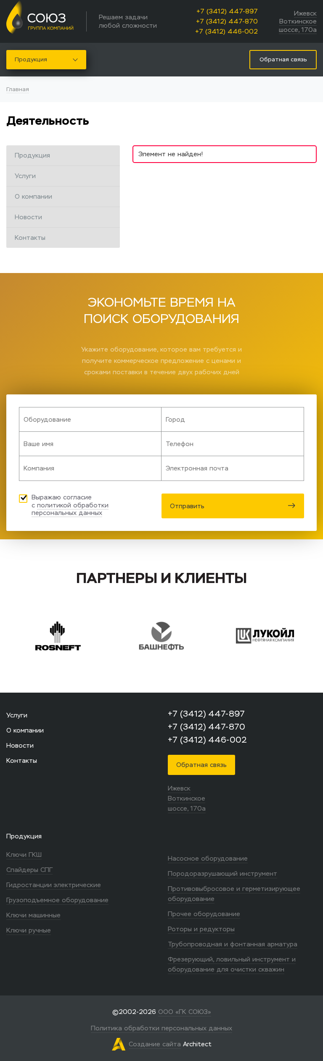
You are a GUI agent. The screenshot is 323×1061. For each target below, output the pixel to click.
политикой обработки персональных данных (70, 509)
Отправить (187, 506)
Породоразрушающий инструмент (222, 873)
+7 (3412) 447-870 (227, 21)
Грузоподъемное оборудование (57, 900)
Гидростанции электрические (53, 885)
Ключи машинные (33, 915)
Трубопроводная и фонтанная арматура (232, 944)
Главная (17, 89)
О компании (33, 196)
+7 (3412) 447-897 (227, 11)
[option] (102, 636)
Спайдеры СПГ (29, 870)
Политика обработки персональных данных (161, 1028)
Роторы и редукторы (201, 929)
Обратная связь (201, 765)
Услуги (25, 176)
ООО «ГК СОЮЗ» (184, 1012)
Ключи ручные (28, 930)
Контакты (30, 238)
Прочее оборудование (204, 914)
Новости (28, 217)
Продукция (31, 59)
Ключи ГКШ (24, 855)
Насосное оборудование (208, 858)
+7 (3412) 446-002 (226, 31)
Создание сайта (155, 1044)
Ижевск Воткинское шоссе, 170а (298, 21)
